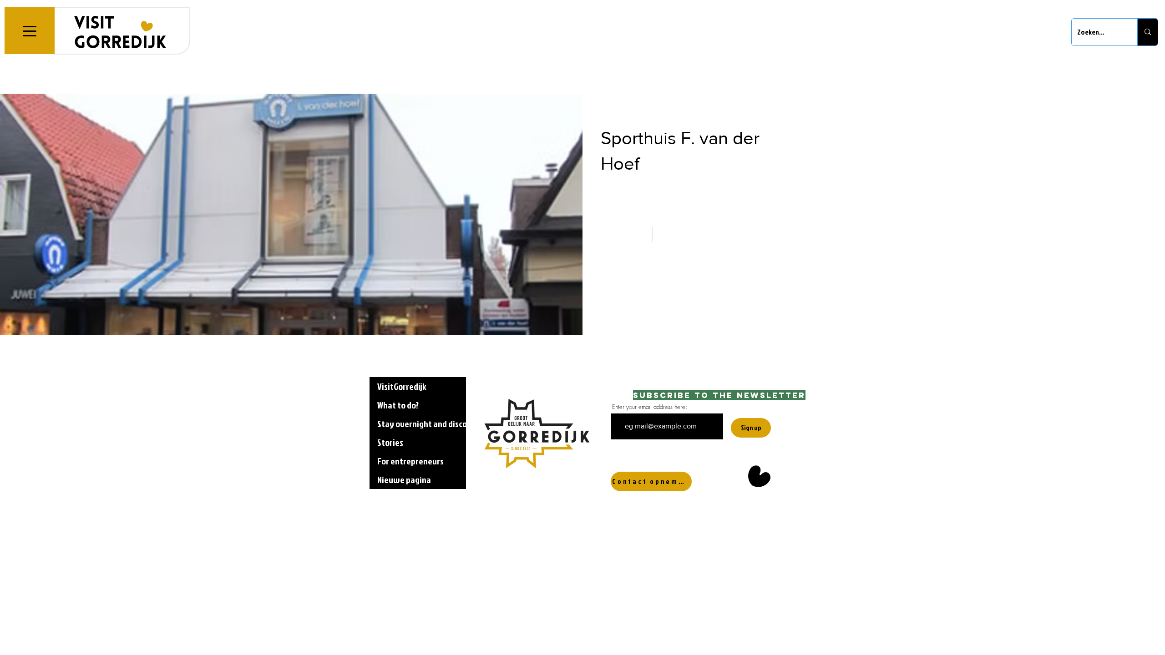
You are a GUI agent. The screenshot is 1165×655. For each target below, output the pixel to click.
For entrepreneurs (410, 460)
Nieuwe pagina (404, 479)
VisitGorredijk (401, 386)
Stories (390, 442)
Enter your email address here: (649, 407)
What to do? (398, 404)
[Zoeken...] (1147, 32)
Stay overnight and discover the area (421, 423)
